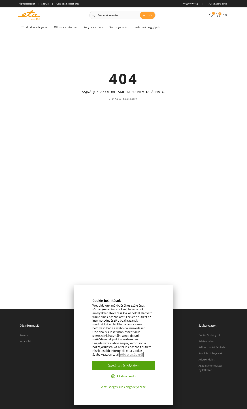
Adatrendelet (206, 359)
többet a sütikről (131, 355)
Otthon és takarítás (65, 27)
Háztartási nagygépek (147, 27)
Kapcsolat (25, 341)
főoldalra (130, 99)
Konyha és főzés (93, 27)
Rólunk (24, 335)
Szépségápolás (118, 27)
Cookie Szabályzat (209, 335)
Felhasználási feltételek (213, 347)
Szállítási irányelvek (210, 353)
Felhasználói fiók (219, 3)
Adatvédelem (206, 341)
